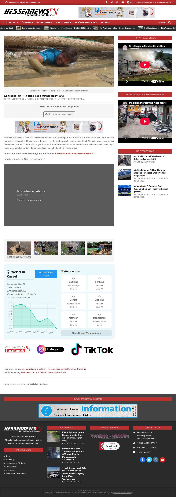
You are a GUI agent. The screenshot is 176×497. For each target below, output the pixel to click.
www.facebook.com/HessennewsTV (75, 153)
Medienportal (11, 466)
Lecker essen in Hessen (14, 28)
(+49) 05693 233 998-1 (147, 443)
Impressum (11, 470)
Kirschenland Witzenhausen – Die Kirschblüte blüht (53, 28)
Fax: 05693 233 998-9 (146, 447)
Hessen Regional (76, 99)
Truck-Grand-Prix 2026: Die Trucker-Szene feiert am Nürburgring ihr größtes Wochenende (74, 473)
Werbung (10, 459)
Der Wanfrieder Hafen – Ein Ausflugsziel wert (100, 28)
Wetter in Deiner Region (46, 274)
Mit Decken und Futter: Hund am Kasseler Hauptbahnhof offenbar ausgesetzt (150, 173)
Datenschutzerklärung (16, 473)
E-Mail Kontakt (143, 452)
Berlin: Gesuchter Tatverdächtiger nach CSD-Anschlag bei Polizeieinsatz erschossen (73, 454)
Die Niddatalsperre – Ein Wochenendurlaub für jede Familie (150, 28)
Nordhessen (139, 181)
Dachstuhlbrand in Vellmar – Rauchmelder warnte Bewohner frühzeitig (54, 369)
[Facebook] (17, 349)
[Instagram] (50, 349)
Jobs (8, 456)
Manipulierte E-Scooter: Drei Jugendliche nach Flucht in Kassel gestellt (151, 189)
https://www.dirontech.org (123, 492)
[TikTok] (92, 349)
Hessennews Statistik (16, 463)
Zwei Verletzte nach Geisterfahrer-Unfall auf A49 (43, 372)
